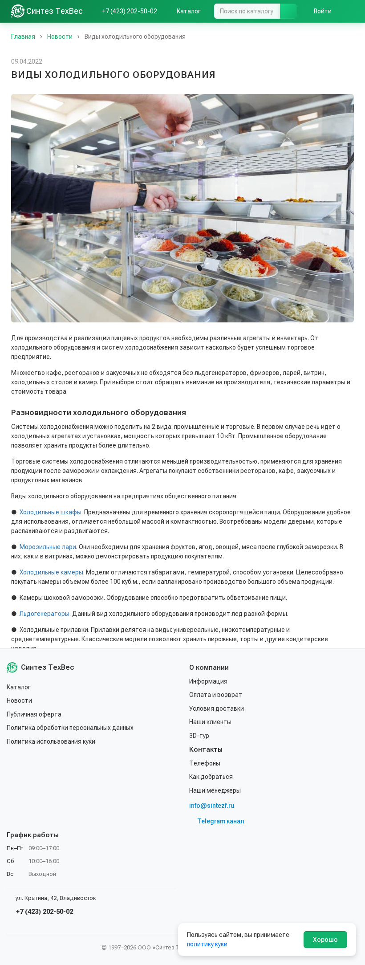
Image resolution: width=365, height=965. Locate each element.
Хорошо (325, 939)
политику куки (207, 944)
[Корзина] (349, 11)
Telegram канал (220, 821)
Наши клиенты (210, 721)
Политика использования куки (51, 741)
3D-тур (199, 735)
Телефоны (204, 763)
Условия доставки (216, 708)
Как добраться (211, 776)
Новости (19, 700)
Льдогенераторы (44, 613)
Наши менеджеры (215, 790)
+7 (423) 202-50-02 (43, 912)
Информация (208, 681)
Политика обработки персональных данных (70, 727)
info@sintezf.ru (211, 805)
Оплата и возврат (215, 694)
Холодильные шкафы (50, 512)
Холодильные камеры (51, 572)
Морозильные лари (48, 546)
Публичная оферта (34, 714)
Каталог (19, 687)
